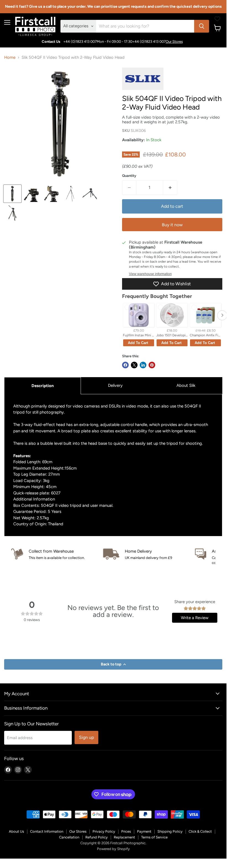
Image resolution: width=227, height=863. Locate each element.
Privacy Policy (104, 831)
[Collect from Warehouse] (57, 554)
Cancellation (69, 837)
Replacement (124, 837)
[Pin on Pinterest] (152, 365)
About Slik (185, 385)
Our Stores (174, 41)
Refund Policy (96, 837)
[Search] (201, 26)
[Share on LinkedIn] (143, 365)
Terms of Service (154, 837)
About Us (16, 831)
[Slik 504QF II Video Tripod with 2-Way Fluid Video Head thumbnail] (12, 194)
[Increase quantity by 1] (170, 187)
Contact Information (46, 831)
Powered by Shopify (113, 849)
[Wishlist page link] (217, 19)
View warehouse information (150, 274)
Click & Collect (200, 831)
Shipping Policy (170, 831)
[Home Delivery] (149, 554)
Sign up (86, 737)
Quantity (129, 176)
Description (42, 385)
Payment (144, 831)
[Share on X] (134, 365)
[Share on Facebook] (125, 365)
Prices (126, 831)
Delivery (115, 385)
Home (9, 57)
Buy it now (172, 224)
